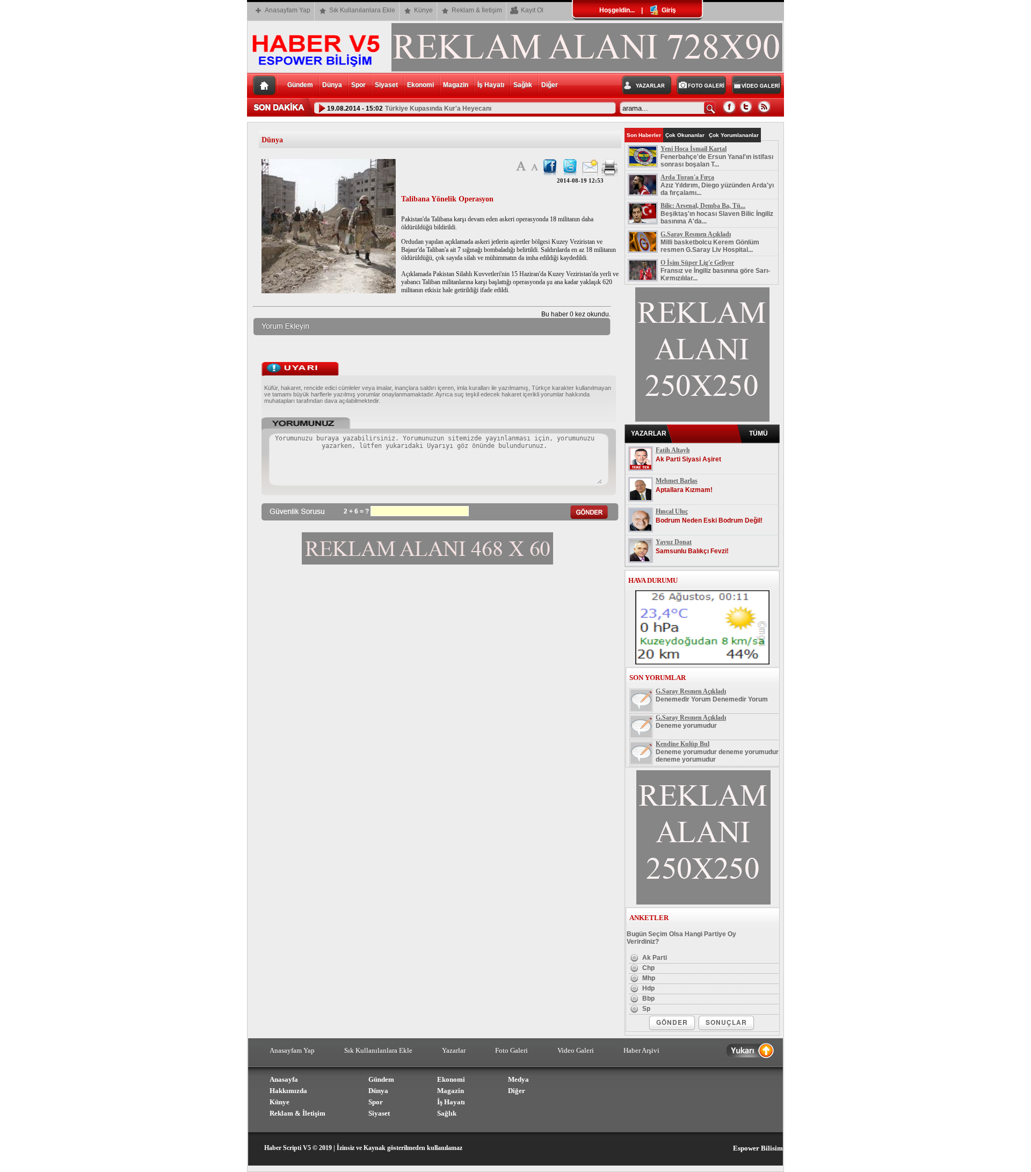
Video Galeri (575, 1050)
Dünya (332, 85)
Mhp (648, 978)
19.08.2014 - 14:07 (347, 111)
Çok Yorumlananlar (734, 135)
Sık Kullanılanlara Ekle (362, 10)
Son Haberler (644, 135)
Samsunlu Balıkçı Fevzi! (692, 551)
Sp (645, 1008)
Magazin (455, 85)
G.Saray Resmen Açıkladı (695, 234)
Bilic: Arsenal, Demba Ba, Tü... (702, 205)
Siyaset (386, 85)
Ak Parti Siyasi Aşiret (688, 459)
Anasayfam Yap (287, 10)
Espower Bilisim (758, 1148)
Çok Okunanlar (685, 135)
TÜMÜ (758, 433)
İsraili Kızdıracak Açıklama (419, 111)
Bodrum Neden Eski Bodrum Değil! (709, 520)
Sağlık (522, 85)
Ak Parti (654, 957)
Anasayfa (284, 1079)
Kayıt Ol (532, 10)
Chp (648, 968)
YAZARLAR (648, 433)
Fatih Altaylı (672, 450)
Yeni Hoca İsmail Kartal (693, 149)
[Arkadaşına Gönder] (590, 174)
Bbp (648, 998)
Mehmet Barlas (677, 480)
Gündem (300, 85)
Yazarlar (454, 1050)
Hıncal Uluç (672, 511)
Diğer (549, 85)
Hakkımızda (288, 1091)
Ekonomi (420, 85)
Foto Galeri (511, 1050)
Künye (423, 10)
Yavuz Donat (674, 542)
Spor (358, 85)
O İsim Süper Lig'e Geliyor (697, 262)
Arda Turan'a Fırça (687, 177)
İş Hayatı (490, 85)
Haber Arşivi (641, 1050)
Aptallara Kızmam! (684, 490)
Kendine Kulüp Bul (682, 744)
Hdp (648, 988)
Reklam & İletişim (477, 10)
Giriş (668, 10)
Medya (518, 1079)
